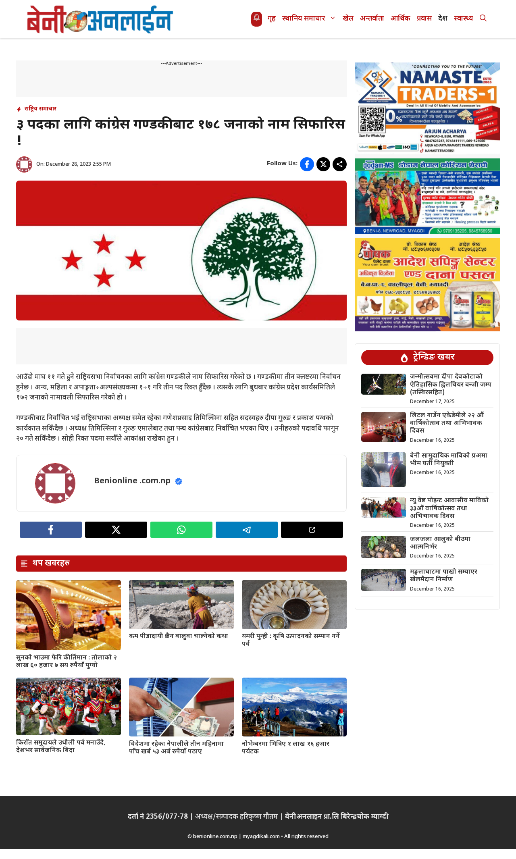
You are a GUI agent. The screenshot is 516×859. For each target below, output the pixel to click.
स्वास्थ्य (463, 19)
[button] (483, 19)
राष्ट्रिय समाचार (40, 109)
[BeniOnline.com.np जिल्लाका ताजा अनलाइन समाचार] (100, 19)
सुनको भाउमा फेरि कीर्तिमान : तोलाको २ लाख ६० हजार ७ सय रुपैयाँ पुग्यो (66, 662)
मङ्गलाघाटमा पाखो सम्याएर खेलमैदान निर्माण (443, 576)
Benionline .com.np (132, 481)
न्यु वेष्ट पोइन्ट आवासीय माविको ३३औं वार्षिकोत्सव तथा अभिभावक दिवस (449, 509)
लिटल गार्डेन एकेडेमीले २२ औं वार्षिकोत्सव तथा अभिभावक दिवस (447, 423)
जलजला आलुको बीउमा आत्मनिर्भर (440, 543)
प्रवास (424, 19)
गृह (272, 19)
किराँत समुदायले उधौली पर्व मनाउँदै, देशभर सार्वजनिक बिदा (61, 747)
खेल (348, 19)
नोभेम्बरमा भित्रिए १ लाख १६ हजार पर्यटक (285, 748)
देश (442, 19)
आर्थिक (400, 19)
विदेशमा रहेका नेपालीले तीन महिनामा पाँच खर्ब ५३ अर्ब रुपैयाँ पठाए (176, 748)
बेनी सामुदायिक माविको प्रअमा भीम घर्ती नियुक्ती (448, 460)
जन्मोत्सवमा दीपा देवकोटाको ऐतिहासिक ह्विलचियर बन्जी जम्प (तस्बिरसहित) (450, 385)
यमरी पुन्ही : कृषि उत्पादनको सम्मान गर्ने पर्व (291, 640)
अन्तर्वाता (372, 19)
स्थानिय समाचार (303, 19)
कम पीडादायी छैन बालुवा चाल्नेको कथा (178, 636)
